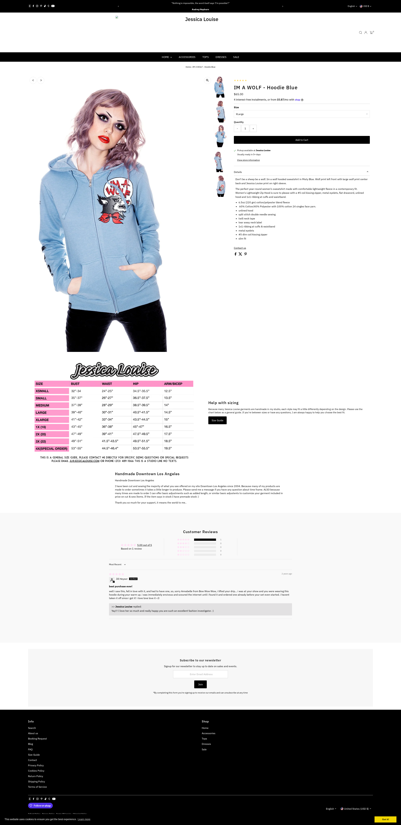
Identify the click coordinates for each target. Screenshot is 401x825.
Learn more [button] (84, 819)
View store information (248, 160)
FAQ (30, 749)
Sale (236, 57)
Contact (32, 760)
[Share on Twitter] (241, 254)
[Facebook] (33, 6)
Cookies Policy (36, 770)
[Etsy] (29, 6)
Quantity (239, 122)
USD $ (366, 6)
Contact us (240, 248)
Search (32, 727)
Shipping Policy (36, 781)
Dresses (221, 57)
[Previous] (118, 6)
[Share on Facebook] (236, 254)
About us (33, 733)
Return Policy (35, 776)
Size (236, 107)
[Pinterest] (41, 6)
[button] (183, 540)
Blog (30, 743)
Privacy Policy (36, 765)
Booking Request (37, 738)
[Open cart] (371, 32)
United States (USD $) (356, 808)
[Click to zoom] (207, 80)
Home (166, 57)
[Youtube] (53, 6)
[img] (116, 574)
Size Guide (217, 420)
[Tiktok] (45, 6)
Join (200, 684)
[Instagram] (37, 6)
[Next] (282, 6)
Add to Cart (301, 139)
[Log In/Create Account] (365, 32)
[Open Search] (360, 32)
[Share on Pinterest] (245, 254)
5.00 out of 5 (144, 545)
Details (238, 172)
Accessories (187, 57)
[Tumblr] (48, 6)
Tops (205, 57)
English (351, 6)
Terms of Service (37, 786)
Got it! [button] (385, 819)
